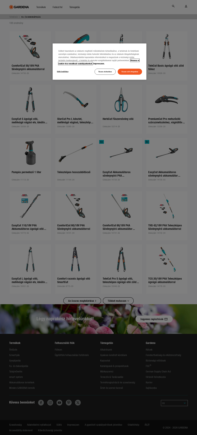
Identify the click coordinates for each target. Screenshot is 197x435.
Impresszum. (99, 63)
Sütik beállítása (62, 71)
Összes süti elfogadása (130, 71)
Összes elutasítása (105, 71)
